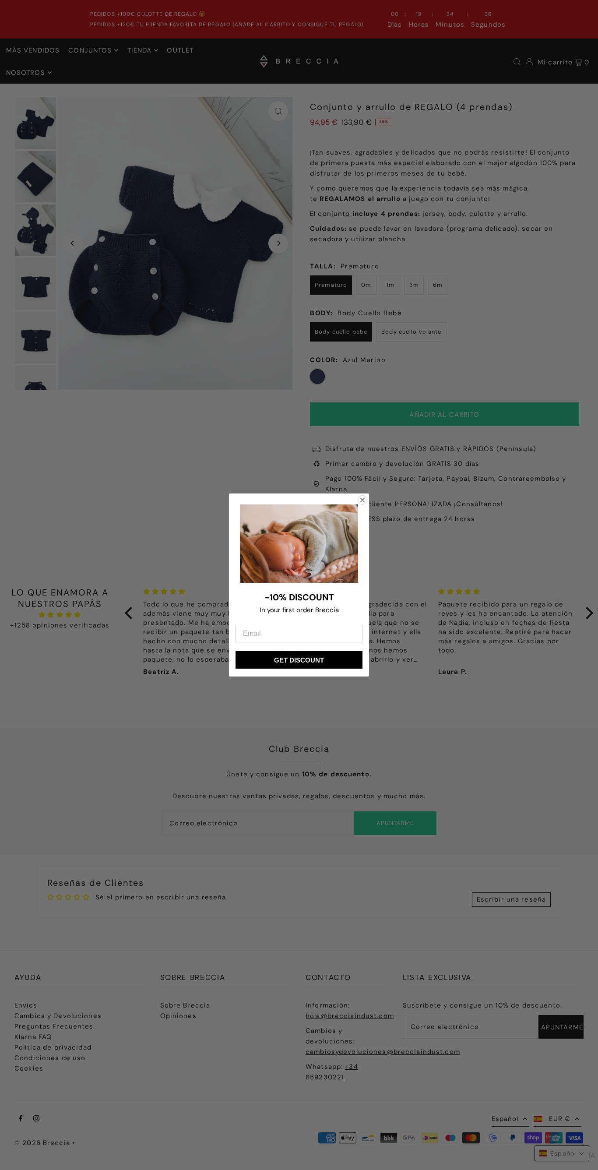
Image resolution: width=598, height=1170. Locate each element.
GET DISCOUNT (299, 660)
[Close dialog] (362, 500)
